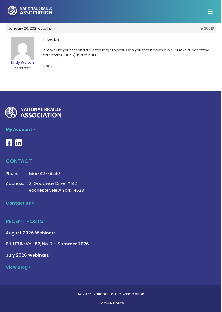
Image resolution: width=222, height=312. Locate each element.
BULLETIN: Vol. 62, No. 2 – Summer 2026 (47, 244)
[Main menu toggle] (210, 12)
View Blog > (18, 267)
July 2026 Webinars (27, 255)
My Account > (20, 129)
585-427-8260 (44, 173)
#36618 (207, 28)
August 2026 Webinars (31, 233)
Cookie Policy (111, 303)
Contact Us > (20, 203)
